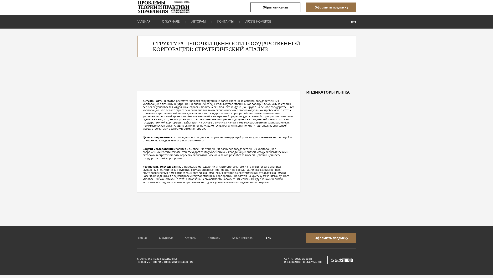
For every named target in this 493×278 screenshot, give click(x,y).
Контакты (225, 21)
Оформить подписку (331, 7)
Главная (143, 21)
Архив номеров (258, 21)
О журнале (171, 21)
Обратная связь (275, 7)
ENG (353, 21)
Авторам (198, 21)
